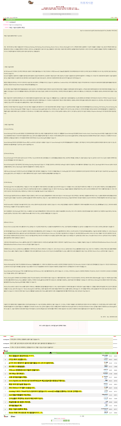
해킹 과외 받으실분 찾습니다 (19, 384)
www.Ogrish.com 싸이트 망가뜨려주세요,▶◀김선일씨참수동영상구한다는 (37, 381)
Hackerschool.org (61, 423)
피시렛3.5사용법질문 (17, 366)
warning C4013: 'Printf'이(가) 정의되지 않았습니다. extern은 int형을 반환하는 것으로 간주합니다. (45, 391)
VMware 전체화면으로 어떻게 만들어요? (24, 370)
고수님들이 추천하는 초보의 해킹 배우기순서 (26, 398)
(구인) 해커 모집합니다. (17, 359)
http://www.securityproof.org (15, 24)
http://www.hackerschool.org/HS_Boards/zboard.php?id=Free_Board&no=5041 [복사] (98, 30)
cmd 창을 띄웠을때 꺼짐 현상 (20, 395)
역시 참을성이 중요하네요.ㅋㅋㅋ (21, 356)
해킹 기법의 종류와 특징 (18, 409)
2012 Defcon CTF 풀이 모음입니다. (22, 388)
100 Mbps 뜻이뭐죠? (16, 374)
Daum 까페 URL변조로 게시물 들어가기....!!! (25, 413)
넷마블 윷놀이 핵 (15, 405)
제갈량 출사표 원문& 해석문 (19, 402)
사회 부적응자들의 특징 (18, 377)
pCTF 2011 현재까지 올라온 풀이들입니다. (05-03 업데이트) (31, 363)
